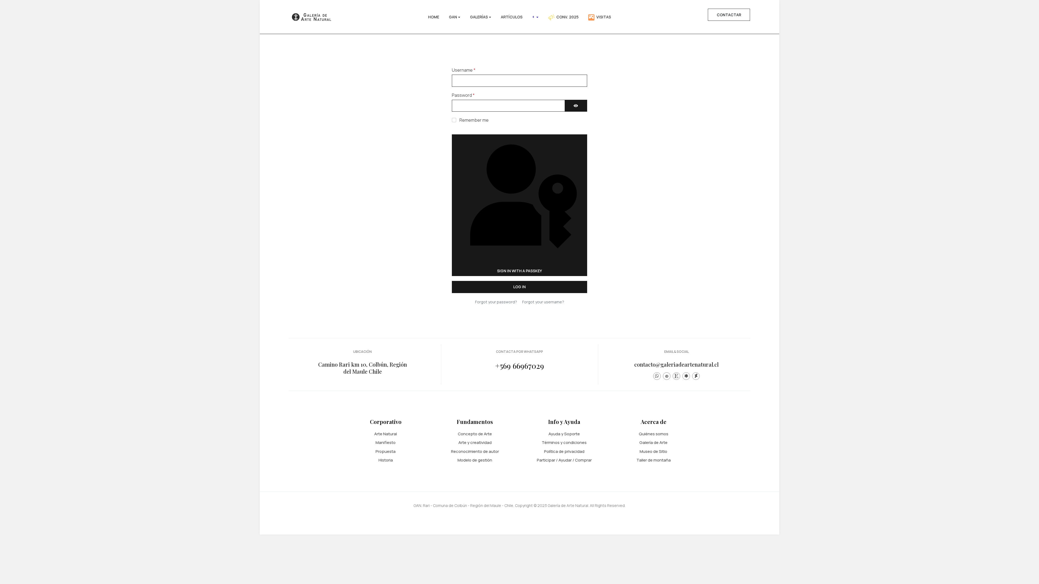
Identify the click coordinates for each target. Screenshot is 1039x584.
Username (463, 70)
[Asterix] (686, 376)
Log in (519, 286)
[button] (454, 17)
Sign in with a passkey (519, 270)
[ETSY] (676, 376)
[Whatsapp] (657, 376)
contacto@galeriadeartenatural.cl (676, 364)
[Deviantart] (696, 376)
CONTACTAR (729, 14)
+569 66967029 (519, 366)
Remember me (474, 120)
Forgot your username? (543, 301)
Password (463, 95)
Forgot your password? (496, 301)
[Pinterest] (666, 376)
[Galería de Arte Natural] (311, 16)
